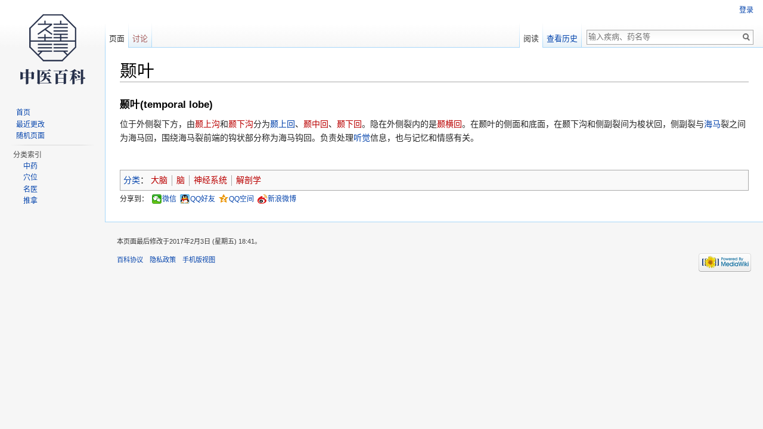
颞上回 (282, 124)
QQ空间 (241, 199)
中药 (30, 166)
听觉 (361, 137)
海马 (712, 124)
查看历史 (562, 38)
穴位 (30, 177)
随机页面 (30, 136)
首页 (23, 112)
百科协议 (130, 259)
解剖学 (248, 180)
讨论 (140, 38)
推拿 (30, 201)
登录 (746, 10)
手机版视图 (198, 259)
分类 (131, 180)
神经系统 (210, 180)
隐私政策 (163, 259)
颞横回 (449, 124)
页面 (117, 38)
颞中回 (315, 124)
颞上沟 (207, 124)
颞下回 (349, 124)
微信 (169, 199)
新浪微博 (282, 199)
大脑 (159, 180)
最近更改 (30, 124)
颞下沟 (240, 124)
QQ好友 (202, 199)
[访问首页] (52, 47)
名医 (30, 189)
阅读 (531, 38)
